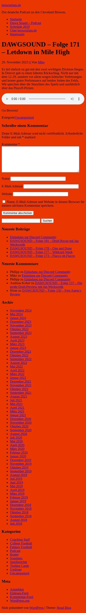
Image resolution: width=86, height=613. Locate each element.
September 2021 (21, 392)
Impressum (17, 34)
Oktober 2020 (19, 426)
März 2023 (17, 344)
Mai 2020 (16, 441)
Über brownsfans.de (23, 30)
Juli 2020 (16, 437)
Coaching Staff (20, 539)
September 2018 (21, 516)
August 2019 (18, 475)
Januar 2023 (18, 348)
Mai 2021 (16, 404)
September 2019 (21, 471)
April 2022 (17, 370)
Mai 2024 (16, 314)
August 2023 (18, 336)
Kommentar (11, 144)
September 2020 (21, 430)
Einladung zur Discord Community (33, 237)
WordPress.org (19, 600)
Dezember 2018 (20, 505)
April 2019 (17, 490)
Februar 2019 (19, 497)
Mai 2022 (16, 366)
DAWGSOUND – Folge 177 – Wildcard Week (41, 252)
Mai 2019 (16, 486)
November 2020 (21, 422)
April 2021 (17, 407)
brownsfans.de (11, 5)
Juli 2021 (16, 400)
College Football (21, 543)
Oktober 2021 (19, 389)
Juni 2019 (16, 482)
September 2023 (21, 333)
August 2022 (18, 363)
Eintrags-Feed (19, 593)
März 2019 (17, 493)
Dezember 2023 (20, 321)
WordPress (36, 607)
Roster (14, 554)
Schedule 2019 (20, 26)
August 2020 (18, 434)
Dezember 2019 (20, 460)
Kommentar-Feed (21, 597)
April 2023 (17, 340)
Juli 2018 (16, 523)
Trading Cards (19, 566)
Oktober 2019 (19, 467)
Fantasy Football (21, 547)
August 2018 (18, 520)
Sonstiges (16, 558)
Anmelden (17, 589)
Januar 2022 (18, 378)
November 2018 (21, 508)
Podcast (15, 551)
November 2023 (21, 325)
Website (7, 194)
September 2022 (21, 359)
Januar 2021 (18, 415)
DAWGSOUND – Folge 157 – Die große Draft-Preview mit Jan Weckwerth (46, 285)
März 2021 (17, 411)
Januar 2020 (18, 456)
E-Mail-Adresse (12, 186)
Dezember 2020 (20, 419)
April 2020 (17, 445)
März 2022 (17, 374)
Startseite (16, 19)
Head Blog (64, 607)
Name (6, 178)
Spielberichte (18, 562)
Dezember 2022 (20, 351)
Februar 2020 (19, 452)
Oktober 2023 (19, 329)
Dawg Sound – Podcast (25, 23)
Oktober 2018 (19, 512)
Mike (41, 62)
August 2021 (18, 396)
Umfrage (16, 569)
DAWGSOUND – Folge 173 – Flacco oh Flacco (42, 256)
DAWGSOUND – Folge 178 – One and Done (41, 248)
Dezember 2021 (20, 381)
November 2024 (21, 310)
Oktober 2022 (19, 355)
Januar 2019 (18, 501)
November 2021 (21, 385)
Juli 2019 (16, 478)
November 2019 (21, 464)
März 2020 (17, 449)
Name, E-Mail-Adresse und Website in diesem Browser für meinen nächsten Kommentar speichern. (43, 203)
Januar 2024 (18, 318)
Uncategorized (24, 117)
